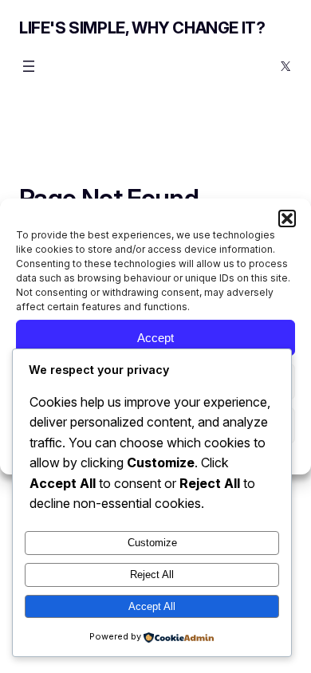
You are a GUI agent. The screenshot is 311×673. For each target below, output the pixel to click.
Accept (155, 337)
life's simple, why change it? (142, 27)
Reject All (152, 575)
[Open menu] (28, 66)
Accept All (151, 606)
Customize (152, 543)
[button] (287, 218)
